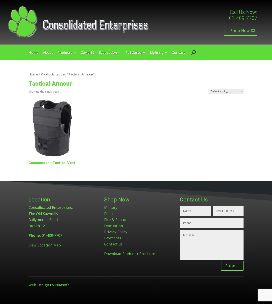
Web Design (38, 284)
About (48, 53)
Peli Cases (133, 53)
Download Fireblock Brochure (129, 253)
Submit (232, 265)
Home (33, 53)
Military (110, 207)
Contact (178, 53)
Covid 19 (87, 53)
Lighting (156, 53)
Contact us (113, 244)
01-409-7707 (243, 18)
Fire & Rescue (115, 219)
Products (64, 53)
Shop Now (240, 30)
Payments (112, 238)
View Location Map (44, 245)
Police (109, 213)
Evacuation (108, 53)
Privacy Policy (115, 231)
